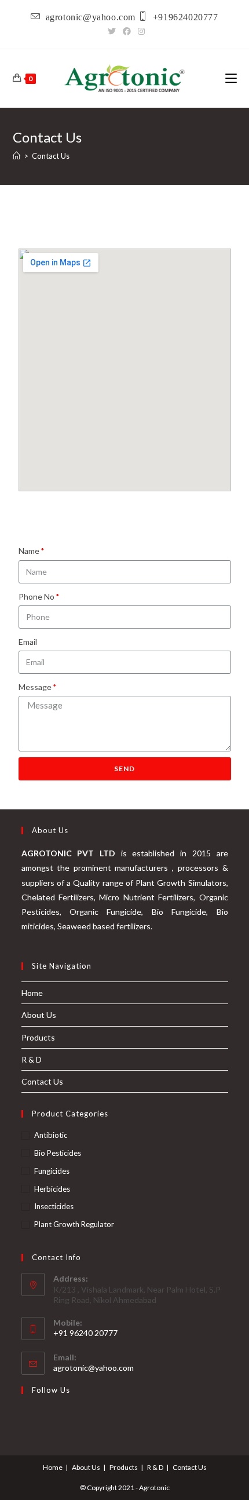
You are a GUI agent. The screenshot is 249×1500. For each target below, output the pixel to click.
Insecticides (54, 1206)
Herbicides (52, 1189)
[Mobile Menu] (231, 78)
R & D (31, 1059)
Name (29, 551)
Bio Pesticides (57, 1153)
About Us (38, 1015)
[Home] (16, 155)
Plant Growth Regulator (74, 1224)
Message (35, 687)
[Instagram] (139, 31)
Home (32, 993)
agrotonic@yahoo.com (91, 16)
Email (28, 642)
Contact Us (42, 1081)
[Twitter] (111, 31)
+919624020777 (185, 16)
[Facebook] (126, 31)
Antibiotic (50, 1135)
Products (38, 1037)
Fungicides (51, 1171)
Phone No (36, 596)
